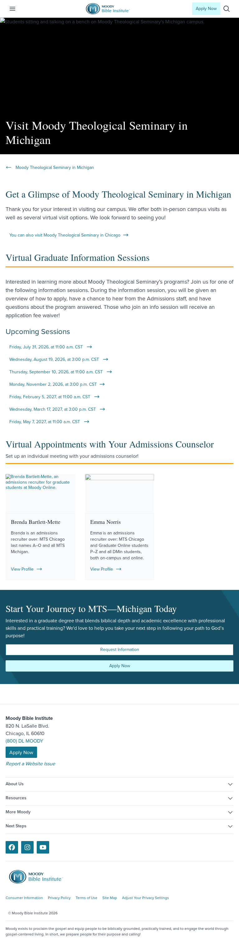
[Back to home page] (40, 876)
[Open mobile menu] (16, 8)
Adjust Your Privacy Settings (145, 897)
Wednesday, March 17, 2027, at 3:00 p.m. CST (53, 409)
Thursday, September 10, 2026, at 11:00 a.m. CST (56, 372)
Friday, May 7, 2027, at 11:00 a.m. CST (45, 422)
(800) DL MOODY (24, 740)
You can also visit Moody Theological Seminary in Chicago (64, 235)
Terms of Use (86, 897)
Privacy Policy (59, 897)
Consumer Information (24, 897)
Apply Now (206, 8)
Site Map (109, 897)
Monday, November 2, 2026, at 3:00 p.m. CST (53, 384)
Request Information (119, 649)
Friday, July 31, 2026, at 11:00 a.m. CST (46, 347)
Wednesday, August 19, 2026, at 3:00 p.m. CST (54, 359)
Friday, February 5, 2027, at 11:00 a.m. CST (50, 397)
